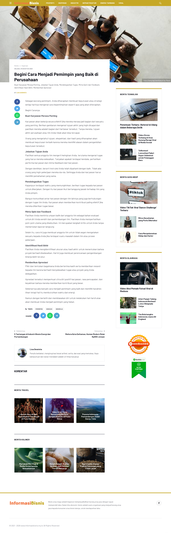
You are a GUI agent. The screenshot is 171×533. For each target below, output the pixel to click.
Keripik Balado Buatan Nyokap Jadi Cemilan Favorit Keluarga (59, 466)
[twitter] (17, 108)
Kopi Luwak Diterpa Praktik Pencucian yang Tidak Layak (90, 466)
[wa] (17, 115)
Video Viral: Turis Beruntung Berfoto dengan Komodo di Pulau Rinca (59, 415)
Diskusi (49, 309)
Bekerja (59, 309)
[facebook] (17, 102)
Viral (121, 3)
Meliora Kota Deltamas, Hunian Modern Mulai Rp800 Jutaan (85, 335)
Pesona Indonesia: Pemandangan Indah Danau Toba (90, 416)
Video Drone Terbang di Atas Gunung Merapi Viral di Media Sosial (147, 139)
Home (16, 66)
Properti (50, 3)
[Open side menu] (10, 3)
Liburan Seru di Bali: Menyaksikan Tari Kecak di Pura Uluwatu (28, 416)
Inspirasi (62, 3)
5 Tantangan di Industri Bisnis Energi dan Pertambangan (32, 335)
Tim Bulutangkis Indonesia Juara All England (147, 316)
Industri (74, 3)
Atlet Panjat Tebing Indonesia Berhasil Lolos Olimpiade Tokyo (147, 302)
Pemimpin (39, 309)
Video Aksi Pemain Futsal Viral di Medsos (136, 290)
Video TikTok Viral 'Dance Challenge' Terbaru (138, 209)
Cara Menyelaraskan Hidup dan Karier (147, 234)
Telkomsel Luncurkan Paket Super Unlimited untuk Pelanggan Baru (146, 155)
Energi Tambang (107, 3)
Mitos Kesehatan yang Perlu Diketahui (147, 219)
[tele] (17, 122)
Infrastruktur (89, 3)
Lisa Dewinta (22, 92)
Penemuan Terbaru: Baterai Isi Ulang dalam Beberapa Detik (138, 126)
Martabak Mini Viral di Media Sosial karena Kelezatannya (28, 466)
